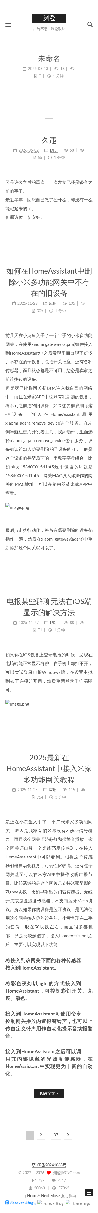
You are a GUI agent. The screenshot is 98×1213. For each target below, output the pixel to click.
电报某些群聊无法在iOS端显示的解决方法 (49, 607)
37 (55, 1135)
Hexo (31, 1196)
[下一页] (68, 1135)
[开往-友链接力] (79, 1204)
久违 (49, 140)
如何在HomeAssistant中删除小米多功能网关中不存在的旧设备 (49, 282)
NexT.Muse (50, 1196)
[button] (8, 25)
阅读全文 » (49, 1093)
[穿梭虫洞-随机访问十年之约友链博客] (51, 1204)
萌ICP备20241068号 (49, 1165)
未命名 (49, 58)
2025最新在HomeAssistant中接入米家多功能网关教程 (49, 769)
